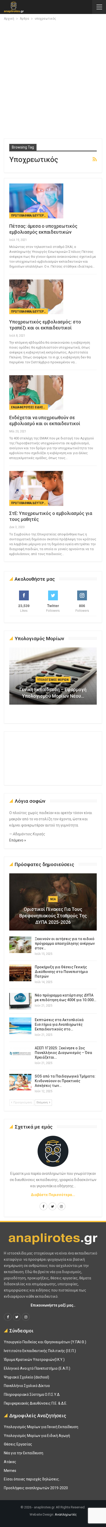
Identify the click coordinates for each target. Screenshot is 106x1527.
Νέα (53, 899)
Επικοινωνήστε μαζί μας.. (53, 1305)
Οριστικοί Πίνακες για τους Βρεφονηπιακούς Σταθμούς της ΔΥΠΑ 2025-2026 (53, 915)
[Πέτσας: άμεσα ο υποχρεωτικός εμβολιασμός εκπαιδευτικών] (36, 200)
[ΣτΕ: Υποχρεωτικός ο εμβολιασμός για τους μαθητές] (36, 488)
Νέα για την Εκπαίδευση (23, 1453)
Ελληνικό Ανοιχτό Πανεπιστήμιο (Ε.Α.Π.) (37, 1368)
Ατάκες (10, 1462)
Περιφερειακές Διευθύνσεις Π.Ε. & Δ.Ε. (35, 1403)
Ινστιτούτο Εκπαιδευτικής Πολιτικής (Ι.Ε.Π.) (40, 1351)
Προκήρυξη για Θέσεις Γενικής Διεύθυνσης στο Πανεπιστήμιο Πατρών (61, 971)
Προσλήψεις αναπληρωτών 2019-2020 (36, 1488)
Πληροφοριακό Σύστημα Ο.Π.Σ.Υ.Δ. (32, 1394)
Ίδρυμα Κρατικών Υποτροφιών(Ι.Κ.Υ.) (34, 1360)
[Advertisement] (53, 77)
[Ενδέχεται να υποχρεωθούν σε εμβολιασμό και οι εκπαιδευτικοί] (36, 392)
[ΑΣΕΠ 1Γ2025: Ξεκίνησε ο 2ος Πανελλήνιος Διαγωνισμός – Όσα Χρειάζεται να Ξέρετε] (20, 1054)
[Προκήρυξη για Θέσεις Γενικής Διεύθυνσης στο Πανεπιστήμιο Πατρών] (20, 973)
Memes (10, 1471)
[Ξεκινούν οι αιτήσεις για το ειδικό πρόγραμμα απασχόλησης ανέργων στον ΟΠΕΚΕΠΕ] (20, 944)
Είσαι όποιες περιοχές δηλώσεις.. (32, 1479)
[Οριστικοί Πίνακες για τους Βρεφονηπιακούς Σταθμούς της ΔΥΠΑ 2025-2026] (53, 902)
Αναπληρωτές (66, 1514)
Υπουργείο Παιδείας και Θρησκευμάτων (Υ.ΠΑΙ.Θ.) (45, 1342)
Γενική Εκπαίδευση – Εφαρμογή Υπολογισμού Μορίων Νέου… (53, 693)
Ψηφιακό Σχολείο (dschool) (26, 1377)
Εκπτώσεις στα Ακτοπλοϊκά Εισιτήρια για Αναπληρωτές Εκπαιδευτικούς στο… (59, 1024)
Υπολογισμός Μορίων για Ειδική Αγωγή (37, 1436)
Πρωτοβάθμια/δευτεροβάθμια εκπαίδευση (29, 215)
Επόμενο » (17, 840)
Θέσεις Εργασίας (18, 1444)
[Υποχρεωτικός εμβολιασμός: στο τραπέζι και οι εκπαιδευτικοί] (36, 296)
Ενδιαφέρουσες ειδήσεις (29, 407)
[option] (53, 678)
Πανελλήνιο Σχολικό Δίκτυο (27, 1386)
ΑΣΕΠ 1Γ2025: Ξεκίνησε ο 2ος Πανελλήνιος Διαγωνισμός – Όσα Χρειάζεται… (63, 1052)
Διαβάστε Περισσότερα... (53, 1195)
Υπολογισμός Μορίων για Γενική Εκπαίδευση (41, 1427)
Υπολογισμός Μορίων (53, 680)
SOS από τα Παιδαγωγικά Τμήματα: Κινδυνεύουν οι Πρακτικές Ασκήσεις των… (65, 1081)
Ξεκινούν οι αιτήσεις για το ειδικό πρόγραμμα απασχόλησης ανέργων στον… (65, 943)
